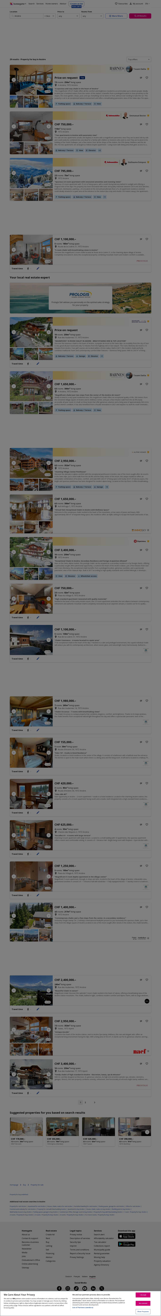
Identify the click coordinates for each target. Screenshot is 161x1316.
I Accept (143, 1295)
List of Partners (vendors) (82, 1307)
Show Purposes (143, 1311)
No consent (143, 1303)
